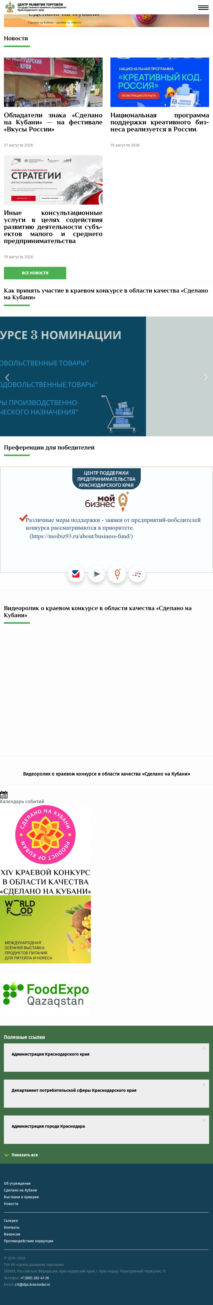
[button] (6, 376)
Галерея (11, 1221)
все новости (35, 272)
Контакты (11, 1227)
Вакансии (12, 1234)
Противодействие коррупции (28, 1241)
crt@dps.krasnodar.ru (32, 1284)
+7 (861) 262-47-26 (35, 1278)
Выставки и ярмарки (21, 1197)
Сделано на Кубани (20, 1190)
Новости (11, 1204)
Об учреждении (17, 1183)
